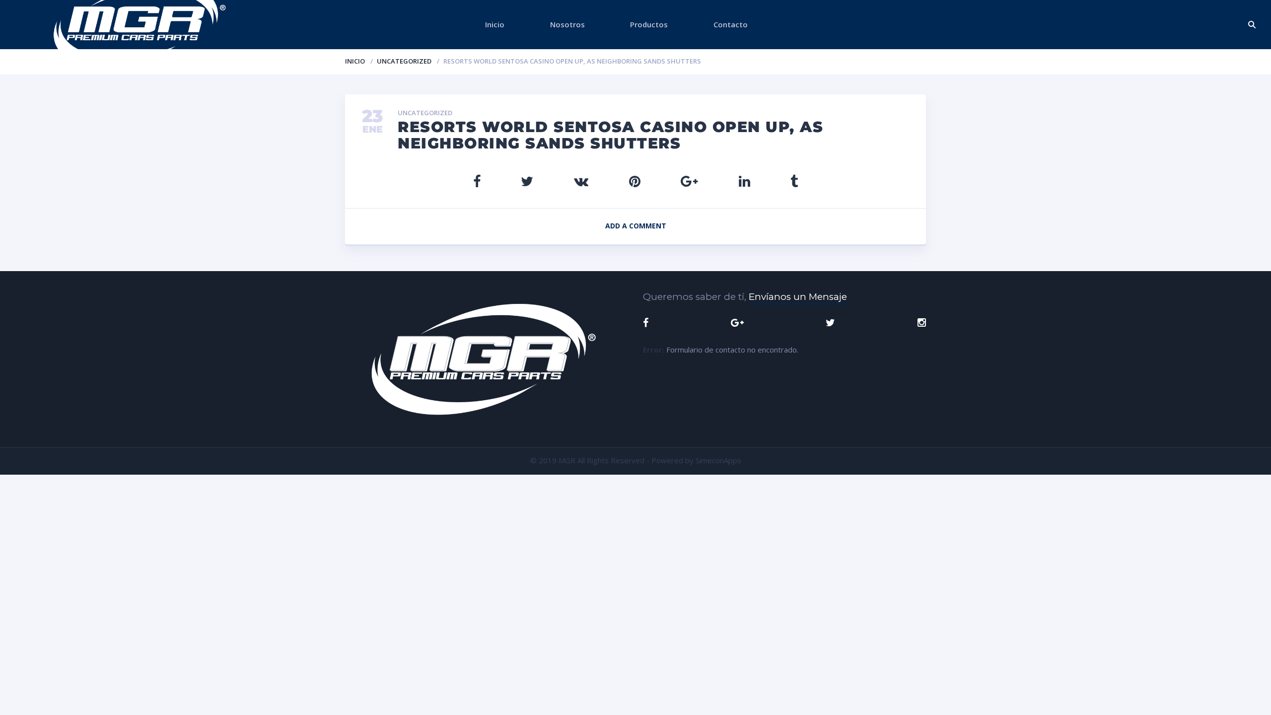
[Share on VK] (581, 181)
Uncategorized (404, 61)
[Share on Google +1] (689, 181)
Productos (649, 24)
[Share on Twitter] (527, 181)
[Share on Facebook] (477, 181)
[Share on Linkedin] (744, 181)
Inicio (494, 24)
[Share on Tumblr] (794, 181)
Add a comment (635, 225)
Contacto (730, 24)
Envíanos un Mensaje (798, 296)
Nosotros (567, 24)
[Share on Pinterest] (634, 181)
